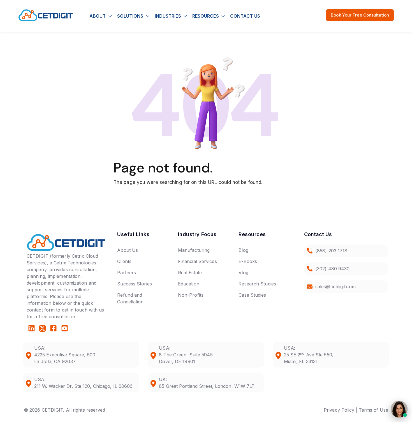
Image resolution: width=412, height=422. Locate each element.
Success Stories (134, 284)
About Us (127, 250)
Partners (126, 272)
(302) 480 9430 (332, 268)
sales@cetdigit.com (335, 286)
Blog (243, 250)
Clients (124, 261)
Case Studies (252, 295)
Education (188, 284)
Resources (205, 16)
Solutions (130, 16)
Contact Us (245, 16)
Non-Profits (190, 295)
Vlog (243, 272)
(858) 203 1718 (331, 250)
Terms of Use (373, 410)
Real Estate (190, 272)
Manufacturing (194, 250)
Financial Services (197, 261)
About (97, 16)
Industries (168, 16)
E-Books (248, 261)
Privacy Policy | (340, 410)
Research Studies (257, 284)
